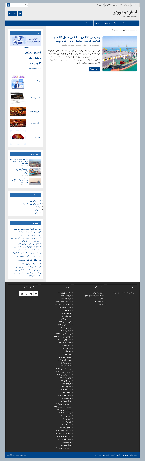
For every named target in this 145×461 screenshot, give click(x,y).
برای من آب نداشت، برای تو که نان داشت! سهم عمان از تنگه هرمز (19, 161)
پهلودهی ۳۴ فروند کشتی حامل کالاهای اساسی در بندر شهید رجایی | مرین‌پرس (77, 39)
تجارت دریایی (14, 238)
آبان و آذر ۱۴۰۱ (66, 421)
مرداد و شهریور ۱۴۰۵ (64, 292)
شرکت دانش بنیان (21, 260)
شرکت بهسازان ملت (34, 68)
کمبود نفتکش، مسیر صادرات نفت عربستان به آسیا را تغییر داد (20, 181)
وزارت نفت (37, 273)
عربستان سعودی (22, 267)
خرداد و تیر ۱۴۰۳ (65, 366)
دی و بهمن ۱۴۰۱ (66, 416)
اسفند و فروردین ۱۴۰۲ (64, 375)
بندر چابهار (27, 238)
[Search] (8, 5)
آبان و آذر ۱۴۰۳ (66, 351)
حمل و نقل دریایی (27, 241)
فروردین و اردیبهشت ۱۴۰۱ (63, 433)
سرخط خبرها (33, 260)
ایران (31, 232)
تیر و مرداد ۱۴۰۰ (66, 442)
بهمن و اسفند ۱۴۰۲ (65, 377)
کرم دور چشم (33, 53)
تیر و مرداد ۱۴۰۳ (66, 363)
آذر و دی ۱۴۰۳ (66, 348)
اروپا (36, 229)
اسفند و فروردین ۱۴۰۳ (64, 339)
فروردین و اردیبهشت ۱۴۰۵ (62, 304)
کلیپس (37, 137)
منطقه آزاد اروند (22, 270)
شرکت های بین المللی (34, 267)
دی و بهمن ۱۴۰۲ (66, 380)
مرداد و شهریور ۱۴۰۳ (64, 360)
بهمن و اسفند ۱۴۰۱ (65, 413)
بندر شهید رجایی (36, 238)
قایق (17, 267)
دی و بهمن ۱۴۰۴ (66, 310)
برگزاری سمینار (35, 123)
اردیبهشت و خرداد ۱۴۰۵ (63, 301)
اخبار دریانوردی (124, 12)
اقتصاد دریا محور (25, 229)
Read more (94, 69)
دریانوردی (71, 45)
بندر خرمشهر (24, 235)
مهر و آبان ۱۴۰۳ (66, 354)
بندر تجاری (30, 235)
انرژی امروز (37, 232)
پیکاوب (37, 80)
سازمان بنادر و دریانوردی (21, 252)
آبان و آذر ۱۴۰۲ (66, 386)
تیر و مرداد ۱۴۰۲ (66, 398)
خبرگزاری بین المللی (35, 244)
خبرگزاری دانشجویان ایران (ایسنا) (30, 247)
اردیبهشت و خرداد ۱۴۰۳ (63, 369)
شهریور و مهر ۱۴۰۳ (65, 357)
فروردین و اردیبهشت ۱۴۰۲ (62, 407)
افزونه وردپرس (25, 47)
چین (25, 273)
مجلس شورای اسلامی (34, 270)
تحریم (39, 241)
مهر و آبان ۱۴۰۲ (66, 389)
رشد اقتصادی (32, 250)
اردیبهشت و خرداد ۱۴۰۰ (63, 448)
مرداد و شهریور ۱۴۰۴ (64, 325)
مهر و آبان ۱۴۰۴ (66, 319)
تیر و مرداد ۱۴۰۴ (66, 328)
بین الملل (21, 238)
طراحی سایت (35, 97)
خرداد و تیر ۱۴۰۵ (65, 298)
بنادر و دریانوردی (80, 45)
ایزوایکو (27, 232)
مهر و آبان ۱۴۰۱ (66, 424)
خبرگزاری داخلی (22, 244)
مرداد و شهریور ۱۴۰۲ (64, 395)
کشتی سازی (32, 276)
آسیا (39, 229)
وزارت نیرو (30, 273)
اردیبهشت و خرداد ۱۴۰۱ (63, 430)
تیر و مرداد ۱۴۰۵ (66, 295)
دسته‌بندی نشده (36, 210)
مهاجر (16, 270)
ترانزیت (34, 241)
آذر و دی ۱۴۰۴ (66, 313)
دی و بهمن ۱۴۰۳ (65, 345)
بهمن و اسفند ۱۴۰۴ (65, 307)
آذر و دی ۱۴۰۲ (66, 383)
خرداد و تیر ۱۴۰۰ (66, 445)
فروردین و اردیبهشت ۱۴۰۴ (62, 336)
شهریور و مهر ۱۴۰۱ (65, 427)
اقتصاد (32, 229)
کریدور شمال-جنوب (18, 273)
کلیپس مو (35, 63)
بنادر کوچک (21, 232)
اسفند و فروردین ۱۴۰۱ (64, 410)
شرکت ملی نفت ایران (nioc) (31, 264)
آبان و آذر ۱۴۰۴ (66, 316)
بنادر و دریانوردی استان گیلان (31, 204)
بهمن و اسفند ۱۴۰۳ (65, 342)
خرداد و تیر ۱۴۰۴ (66, 331)
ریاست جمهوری (36, 253)
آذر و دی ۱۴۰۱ (67, 419)
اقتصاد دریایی (17, 229)
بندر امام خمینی (37, 235)
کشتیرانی (64, 45)
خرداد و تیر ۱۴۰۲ (66, 401)
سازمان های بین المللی (34, 256)
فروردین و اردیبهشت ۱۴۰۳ (62, 372)
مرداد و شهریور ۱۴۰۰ (64, 439)
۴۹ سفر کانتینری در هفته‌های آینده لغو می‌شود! (21, 171)
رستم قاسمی (38, 250)
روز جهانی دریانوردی (23, 250)
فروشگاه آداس (34, 58)
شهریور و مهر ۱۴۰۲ (65, 392)
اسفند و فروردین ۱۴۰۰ (64, 436)
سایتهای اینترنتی (20, 256)
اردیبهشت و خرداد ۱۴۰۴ (63, 333)
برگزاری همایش (35, 111)
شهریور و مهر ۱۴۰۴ (65, 322)
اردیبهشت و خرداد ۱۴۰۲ (63, 404)
